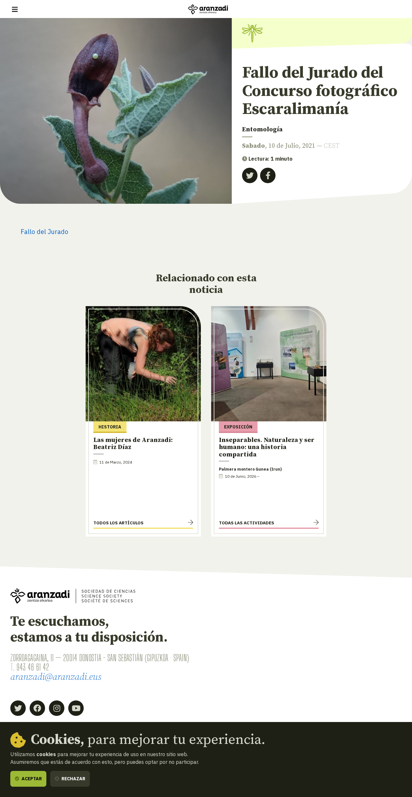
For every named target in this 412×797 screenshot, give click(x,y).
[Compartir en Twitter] (250, 175)
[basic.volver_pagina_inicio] (208, 9)
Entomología (262, 130)
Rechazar (73, 779)
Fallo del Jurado (44, 231)
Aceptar (31, 779)
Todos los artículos (118, 523)
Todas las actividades (246, 523)
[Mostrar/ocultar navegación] (14, 9)
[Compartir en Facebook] (268, 175)
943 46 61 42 (32, 666)
